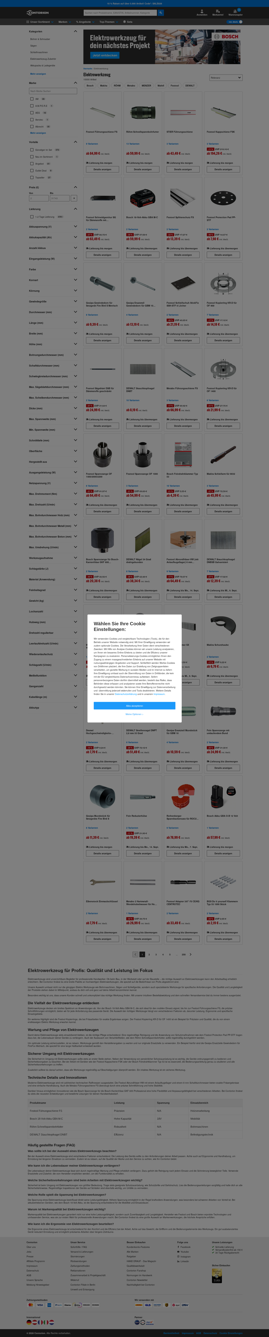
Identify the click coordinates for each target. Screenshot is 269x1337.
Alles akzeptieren (134, 705)
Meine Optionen (134, 714)
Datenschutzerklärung (126, 694)
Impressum (159, 694)
